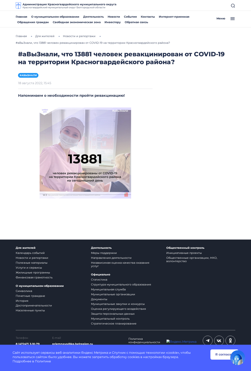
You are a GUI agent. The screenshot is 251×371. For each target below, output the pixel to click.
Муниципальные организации (113, 294)
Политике (43, 361)
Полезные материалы (31, 262)
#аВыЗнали (28, 75)
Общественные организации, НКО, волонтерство (191, 259)
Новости (114, 16)
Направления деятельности (111, 258)
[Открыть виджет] (237, 357)
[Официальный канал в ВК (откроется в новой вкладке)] (219, 340)
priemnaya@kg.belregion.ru (72, 344)
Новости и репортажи (32, 258)
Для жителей (25, 248)
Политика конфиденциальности (144, 340)
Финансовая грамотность (34, 277)
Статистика (99, 279)
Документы (99, 299)
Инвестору (113, 22)
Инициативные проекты (184, 253)
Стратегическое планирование (113, 323)
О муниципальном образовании (55, 16)
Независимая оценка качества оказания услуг (120, 264)
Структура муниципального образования (121, 284)
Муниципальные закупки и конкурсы (118, 304)
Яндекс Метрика (94, 353)
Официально (100, 274)
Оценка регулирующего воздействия (118, 309)
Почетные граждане (30, 296)
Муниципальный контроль (110, 318)
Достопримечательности (34, 305)
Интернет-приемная (174, 16)
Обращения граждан (33, 22)
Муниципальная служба (108, 289)
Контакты (148, 16)
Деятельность (93, 16)
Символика (24, 291)
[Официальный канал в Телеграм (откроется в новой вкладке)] (208, 340)
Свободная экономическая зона (77, 22)
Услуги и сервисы (29, 267)
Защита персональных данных (113, 313)
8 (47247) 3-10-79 (28, 344)
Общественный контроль (185, 248)
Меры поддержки (104, 253)
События (130, 16)
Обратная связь (136, 22)
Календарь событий (30, 253)
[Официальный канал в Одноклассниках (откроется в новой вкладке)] (230, 340)
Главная (21, 16)
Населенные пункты (30, 310)
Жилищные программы (33, 272)
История (22, 301)
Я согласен (224, 354)
